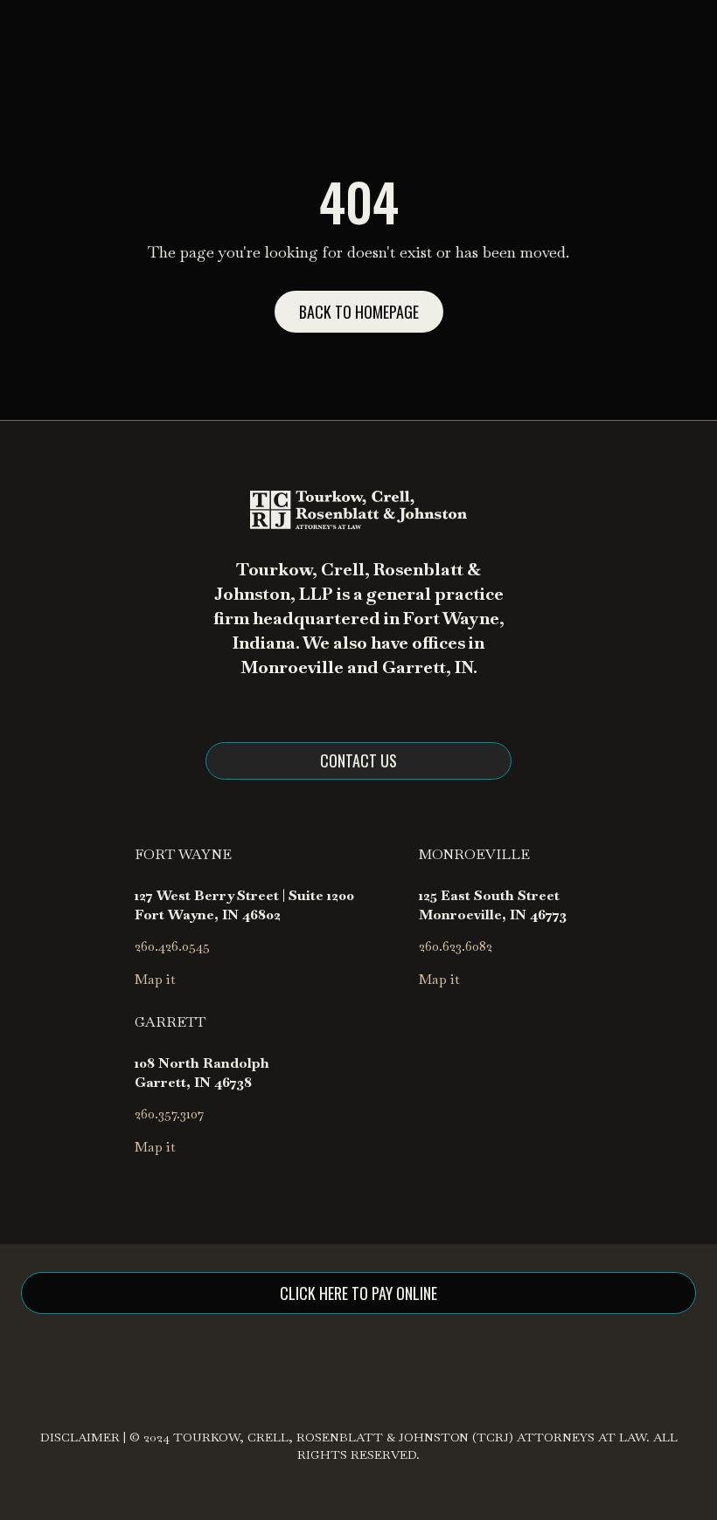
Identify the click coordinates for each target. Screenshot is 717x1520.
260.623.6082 (455, 946)
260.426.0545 (172, 946)
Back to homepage (359, 311)
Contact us (358, 760)
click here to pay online (358, 1293)
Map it (155, 979)
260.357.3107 (169, 1113)
